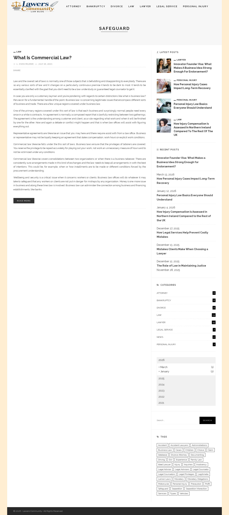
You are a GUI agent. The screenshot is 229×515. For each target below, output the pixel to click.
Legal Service (167, 6)
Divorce (117, 6)
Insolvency (201, 464)
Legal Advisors (182, 469)
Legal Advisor (164, 469)
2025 (161, 378)
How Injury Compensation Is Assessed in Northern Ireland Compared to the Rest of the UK (184, 216)
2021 (161, 402)
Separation (177, 488)
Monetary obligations (197, 479)
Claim (210, 450)
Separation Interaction (196, 488)
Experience (181, 459)
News (186, 337)
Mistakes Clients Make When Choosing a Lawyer (182, 251)
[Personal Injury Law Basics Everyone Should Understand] (164, 105)
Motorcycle (163, 484)
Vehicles (184, 493)
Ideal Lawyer (164, 464)
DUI (170, 459)
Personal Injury (195, 6)
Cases (179, 450)
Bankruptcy (96, 6)
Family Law (196, 459)
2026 (162, 360)
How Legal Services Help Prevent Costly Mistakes (182, 234)
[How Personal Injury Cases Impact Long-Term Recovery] (164, 85)
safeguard (163, 488)
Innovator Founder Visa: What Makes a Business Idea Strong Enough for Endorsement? (193, 68)
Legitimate (203, 474)
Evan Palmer (26, 64)
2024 (161, 384)
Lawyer (145, 6)
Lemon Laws (164, 479)
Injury (177, 464)
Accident (162, 445)
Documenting (197, 455)
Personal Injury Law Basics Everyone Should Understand (185, 197)
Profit (207, 484)
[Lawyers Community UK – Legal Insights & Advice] (35, 6)
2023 (161, 390)
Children (189, 450)
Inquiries (188, 464)
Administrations (199, 445)
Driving (161, 459)
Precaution (196, 484)
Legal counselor (201, 469)
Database (162, 455)
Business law (165, 450)
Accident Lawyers (179, 445)
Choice (200, 450)
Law (131, 6)
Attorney (73, 6)
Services (162, 493)
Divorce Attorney (179, 455)
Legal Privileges (186, 474)
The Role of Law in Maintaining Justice (181, 265)
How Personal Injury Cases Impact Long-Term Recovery (186, 180)
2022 (161, 396)
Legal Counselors (166, 474)
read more (24, 201)
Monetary (179, 479)
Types (173, 493)
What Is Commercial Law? (42, 57)
